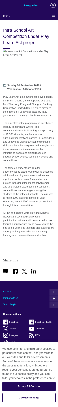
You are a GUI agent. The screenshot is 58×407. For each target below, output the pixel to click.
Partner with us (10, 298)
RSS (37, 335)
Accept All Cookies (29, 386)
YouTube (39, 328)
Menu (6, 15)
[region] (29, 374)
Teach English (10, 304)
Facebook (14, 322)
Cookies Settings (29, 397)
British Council (11, 5)
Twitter (12, 328)
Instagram (14, 335)
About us (7, 291)
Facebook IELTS (43, 322)
